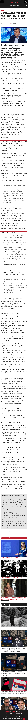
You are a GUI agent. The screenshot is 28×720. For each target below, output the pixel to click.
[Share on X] (5, 532)
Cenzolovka (7, 24)
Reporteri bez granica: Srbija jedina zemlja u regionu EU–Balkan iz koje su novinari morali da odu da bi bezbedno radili (13, 693)
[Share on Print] (8, 532)
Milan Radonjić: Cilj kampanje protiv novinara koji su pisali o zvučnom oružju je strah (13, 598)
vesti (2, 9)
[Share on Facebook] (2, 532)
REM (3, 5)
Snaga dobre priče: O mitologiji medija (11, 577)
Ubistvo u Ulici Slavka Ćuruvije (9, 557)
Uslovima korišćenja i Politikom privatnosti (12, 718)
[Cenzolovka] (14, 2)
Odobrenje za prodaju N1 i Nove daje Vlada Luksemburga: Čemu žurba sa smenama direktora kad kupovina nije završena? (13, 649)
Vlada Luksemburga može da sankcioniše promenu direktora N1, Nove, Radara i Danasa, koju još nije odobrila (14, 673)
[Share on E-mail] (10, 532)
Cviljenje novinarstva (6, 628)
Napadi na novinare (14, 5)
